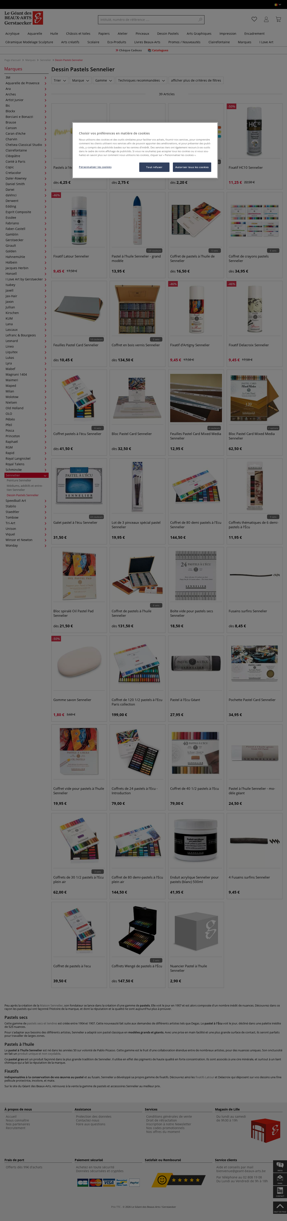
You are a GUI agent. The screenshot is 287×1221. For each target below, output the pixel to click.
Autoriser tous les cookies (192, 167)
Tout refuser (154, 167)
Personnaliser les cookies (95, 167)
